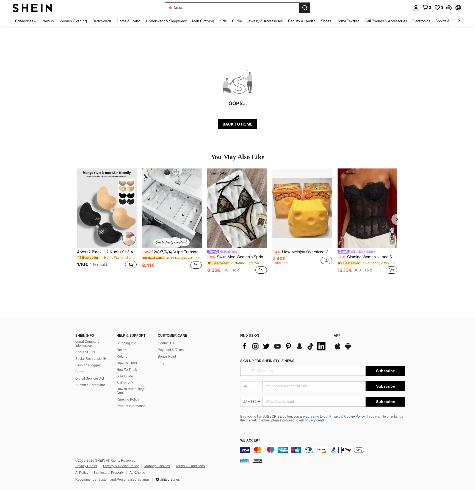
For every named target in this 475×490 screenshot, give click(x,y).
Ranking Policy (128, 399)
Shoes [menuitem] (326, 21)
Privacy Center (86, 466)
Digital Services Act (89, 378)
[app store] (337, 349)
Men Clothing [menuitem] (203, 21)
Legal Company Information (87, 343)
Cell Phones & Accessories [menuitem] (386, 21)
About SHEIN (85, 352)
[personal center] (416, 7)
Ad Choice (137, 473)
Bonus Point (167, 356)
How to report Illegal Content (132, 391)
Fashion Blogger (87, 365)
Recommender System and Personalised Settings (112, 479)
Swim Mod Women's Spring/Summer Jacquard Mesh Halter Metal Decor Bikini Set (237, 257)
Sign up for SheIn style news (267, 361)
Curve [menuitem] (237, 21)
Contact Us (166, 343)
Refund (122, 356)
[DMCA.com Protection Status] (257, 461)
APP (337, 335)
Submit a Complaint (90, 385)
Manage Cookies (157, 466)
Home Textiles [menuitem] (347, 21)
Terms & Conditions (190, 466)
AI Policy (81, 473)
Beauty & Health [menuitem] (302, 21)
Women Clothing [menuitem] (73, 21)
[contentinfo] (322, 450)
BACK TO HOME (238, 124)
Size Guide (125, 376)
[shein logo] (32, 8)
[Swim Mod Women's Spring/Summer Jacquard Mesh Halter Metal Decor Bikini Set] (237, 208)
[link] (426, 7)
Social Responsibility (91, 359)
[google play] (348, 349)
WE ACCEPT (250, 440)
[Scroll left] (452, 20)
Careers (81, 372)
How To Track (127, 370)
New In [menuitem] (48, 21)
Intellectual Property (109, 473)
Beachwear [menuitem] (101, 21)
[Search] (304, 7)
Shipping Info (126, 343)
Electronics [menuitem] (421, 21)
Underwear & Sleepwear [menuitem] (166, 21)
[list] (284, 346)
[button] (449, 7)
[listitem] (107, 221)
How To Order (127, 363)
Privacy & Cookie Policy (347, 416)
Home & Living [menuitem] (128, 21)
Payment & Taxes (171, 350)
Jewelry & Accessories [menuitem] (265, 21)
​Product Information (131, 406)
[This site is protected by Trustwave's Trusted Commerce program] (244, 461)
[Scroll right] (459, 20)
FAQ (161, 363)
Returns (122, 350)
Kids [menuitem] (223, 21)
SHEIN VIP (125, 383)
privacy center (315, 420)
